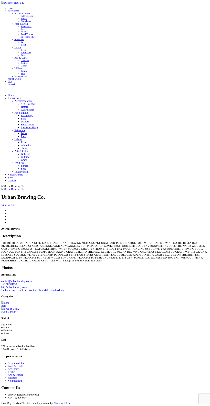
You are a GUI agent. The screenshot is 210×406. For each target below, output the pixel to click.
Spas (23, 73)
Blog (10, 81)
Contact (11, 84)
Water (23, 42)
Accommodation (22, 13)
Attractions (26, 52)
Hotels (24, 18)
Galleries (25, 60)
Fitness (24, 71)
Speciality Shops (28, 37)
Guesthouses (26, 21)
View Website (8, 205)
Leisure (17, 47)
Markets (24, 31)
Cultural (25, 63)
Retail (23, 50)
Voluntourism (20, 76)
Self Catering (27, 16)
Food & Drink (21, 24)
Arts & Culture (21, 58)
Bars (23, 29)
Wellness (18, 68)
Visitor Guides (14, 79)
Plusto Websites (61, 403)
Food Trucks (27, 34)
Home (10, 8)
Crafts (24, 66)
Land (23, 45)
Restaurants (26, 26)
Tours (23, 55)
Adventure (19, 39)
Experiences (13, 10)
